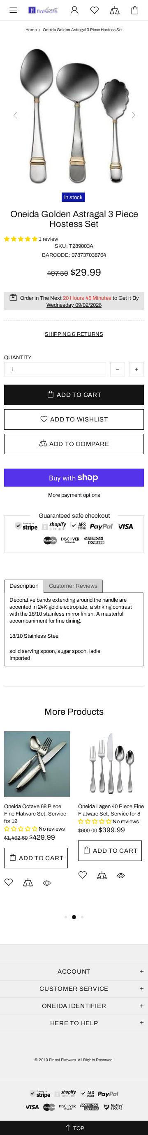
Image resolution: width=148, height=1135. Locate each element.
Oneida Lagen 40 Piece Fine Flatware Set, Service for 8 (111, 810)
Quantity (18, 357)
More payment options (74, 495)
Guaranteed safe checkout (74, 515)
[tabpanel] (37, 821)
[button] (21, 239)
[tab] (24, 586)
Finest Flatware (42, 10)
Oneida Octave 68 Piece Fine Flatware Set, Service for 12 (35, 814)
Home (31, 29)
